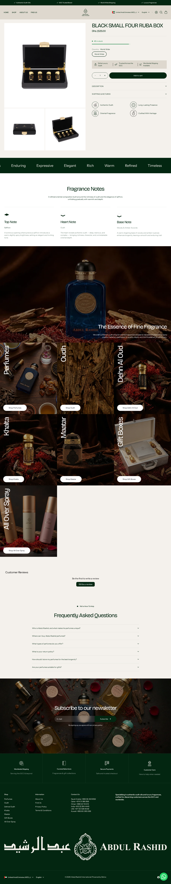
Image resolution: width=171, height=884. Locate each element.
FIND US (34, 12)
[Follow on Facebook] (158, 877)
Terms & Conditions (43, 810)
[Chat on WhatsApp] (164, 877)
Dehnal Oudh (9, 807)
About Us (39, 799)
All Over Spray (10, 822)
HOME (6, 12)
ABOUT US (24, 12)
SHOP (14, 12)
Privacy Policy (41, 807)
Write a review (85, 584)
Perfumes (8, 799)
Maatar (7, 814)
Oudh (6, 803)
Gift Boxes (8, 818)
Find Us (38, 803)
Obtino (103, 877)
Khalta (6, 810)
